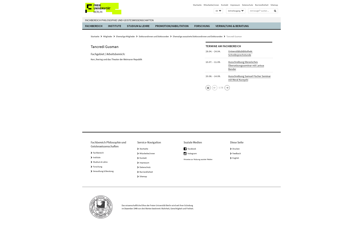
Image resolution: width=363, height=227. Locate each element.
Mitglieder (107, 36)
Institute (114, 26)
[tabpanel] (143, 60)
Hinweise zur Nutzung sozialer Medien (198, 159)
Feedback (236, 153)
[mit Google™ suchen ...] (275, 11)
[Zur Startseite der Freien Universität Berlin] (106, 8)
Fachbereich (93, 26)
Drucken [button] (236, 148)
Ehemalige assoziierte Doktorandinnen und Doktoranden (197, 36)
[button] (218, 10)
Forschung (202, 26)
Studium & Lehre (138, 26)
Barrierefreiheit (261, 5)
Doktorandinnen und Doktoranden (154, 36)
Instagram (192, 153)
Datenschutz (247, 5)
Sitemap (274, 5)
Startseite (197, 5)
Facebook (192, 148)
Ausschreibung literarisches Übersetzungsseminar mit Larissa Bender (246, 65)
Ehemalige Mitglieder (125, 36)
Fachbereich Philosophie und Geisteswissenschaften (119, 20)
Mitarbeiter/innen (211, 5)
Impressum (235, 5)
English (235, 158)
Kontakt (224, 5)
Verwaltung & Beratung (232, 26)
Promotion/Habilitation (172, 26)
